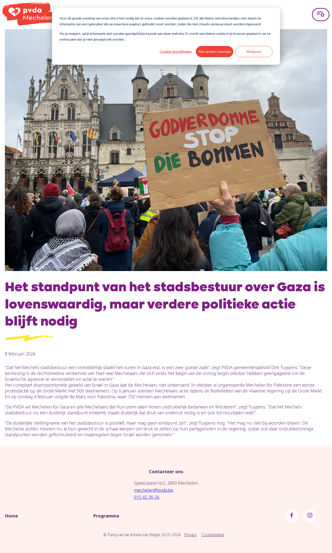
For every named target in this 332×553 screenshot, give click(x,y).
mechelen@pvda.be (153, 490)
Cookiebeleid (213, 534)
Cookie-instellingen (175, 51)
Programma (106, 516)
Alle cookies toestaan (214, 51)
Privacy (190, 534)
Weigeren (253, 51)
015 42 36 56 (146, 497)
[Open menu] (321, 14)
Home (11, 516)
